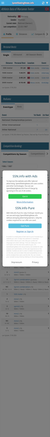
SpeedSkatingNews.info (23, 3)
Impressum (16, 262)
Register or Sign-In (24, 231)
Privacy (35, 262)
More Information (25, 202)
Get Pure (25, 226)
